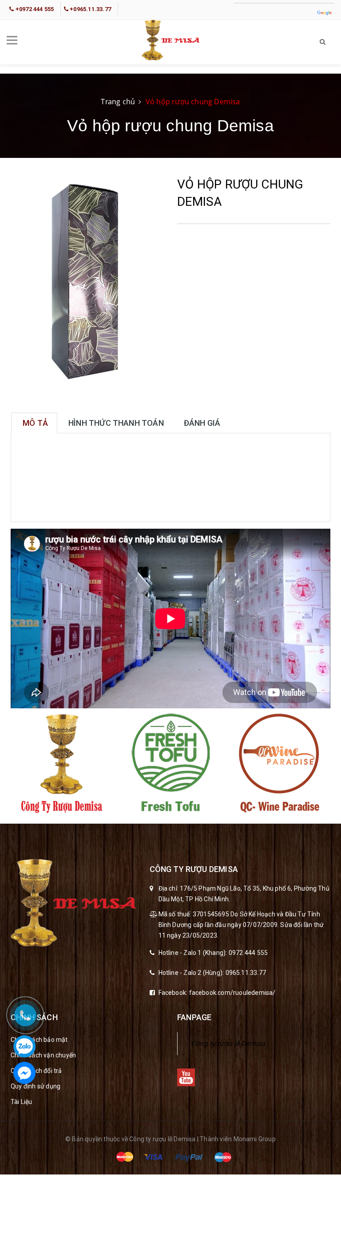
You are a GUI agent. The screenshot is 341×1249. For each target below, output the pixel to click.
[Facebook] (24, 1073)
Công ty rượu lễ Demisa (228, 1043)
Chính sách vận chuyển (43, 1055)
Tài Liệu (21, 1101)
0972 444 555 (248, 952)
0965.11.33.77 (246, 972)
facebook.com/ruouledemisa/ (232, 992)
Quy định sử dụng (35, 1086)
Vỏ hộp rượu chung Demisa (193, 101)
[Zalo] (24, 1046)
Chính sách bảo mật (39, 1039)
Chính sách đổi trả (36, 1070)
